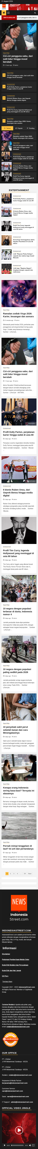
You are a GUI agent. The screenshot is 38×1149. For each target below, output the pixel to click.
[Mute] (30, 1145)
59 (25, 873)
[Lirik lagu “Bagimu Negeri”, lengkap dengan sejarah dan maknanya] (7, 269)
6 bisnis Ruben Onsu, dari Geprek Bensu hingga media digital (23, 167)
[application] (19, 1130)
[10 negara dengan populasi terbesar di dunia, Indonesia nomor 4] (19, 588)
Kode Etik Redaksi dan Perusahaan (15, 965)
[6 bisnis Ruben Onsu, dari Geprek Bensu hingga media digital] (7, 166)
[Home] (4, 12)
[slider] (17, 1145)
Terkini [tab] (8, 128)
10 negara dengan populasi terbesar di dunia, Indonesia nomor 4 (17, 611)
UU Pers (5, 976)
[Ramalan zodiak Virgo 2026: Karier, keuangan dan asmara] (7, 135)
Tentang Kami (7, 982)
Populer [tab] (20, 128)
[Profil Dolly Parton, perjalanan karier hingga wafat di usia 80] (19, 36)
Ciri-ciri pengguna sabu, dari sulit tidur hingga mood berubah (23, 147)
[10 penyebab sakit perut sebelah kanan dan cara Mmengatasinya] (19, 707)
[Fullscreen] (33, 1145)
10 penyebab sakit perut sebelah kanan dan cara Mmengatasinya (15, 730)
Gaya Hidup (10, 107)
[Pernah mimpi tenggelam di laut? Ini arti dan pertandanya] (19, 825)
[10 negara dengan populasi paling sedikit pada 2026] (19, 649)
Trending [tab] (31, 128)
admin (15, 62)
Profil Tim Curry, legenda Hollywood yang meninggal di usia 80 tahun (23, 178)
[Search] (35, 13)
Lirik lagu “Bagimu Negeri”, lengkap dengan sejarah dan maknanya (23, 270)
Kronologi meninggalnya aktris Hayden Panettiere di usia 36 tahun (24, 241)
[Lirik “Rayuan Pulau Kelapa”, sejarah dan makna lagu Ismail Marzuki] (7, 254)
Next (29, 873)
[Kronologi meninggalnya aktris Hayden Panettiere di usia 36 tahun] (7, 240)
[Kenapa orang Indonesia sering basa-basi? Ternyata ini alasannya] (19, 767)
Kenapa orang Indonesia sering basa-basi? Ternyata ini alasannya (18, 790)
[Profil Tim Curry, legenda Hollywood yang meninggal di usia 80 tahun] (7, 176)
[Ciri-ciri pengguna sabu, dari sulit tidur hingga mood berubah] (7, 146)
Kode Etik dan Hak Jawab (11, 971)
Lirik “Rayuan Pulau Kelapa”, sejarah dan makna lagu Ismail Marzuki (23, 255)
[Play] (5, 1145)
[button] (19, 1130)
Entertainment (11, 73)
